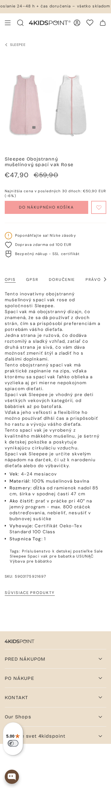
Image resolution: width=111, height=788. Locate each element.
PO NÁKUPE (19, 678)
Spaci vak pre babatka (51, 556)
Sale (98, 551)
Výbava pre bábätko (31, 561)
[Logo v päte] (19, 641)
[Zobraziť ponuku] (8, 23)
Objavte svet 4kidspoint (35, 736)
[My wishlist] (90, 22)
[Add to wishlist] (98, 207)
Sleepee (18, 556)
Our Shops (18, 717)
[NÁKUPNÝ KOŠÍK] (102, 23)
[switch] (13, 743)
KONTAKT (16, 697)
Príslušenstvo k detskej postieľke (57, 551)
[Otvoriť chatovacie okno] (12, 777)
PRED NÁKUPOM (25, 659)
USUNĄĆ (85, 556)
